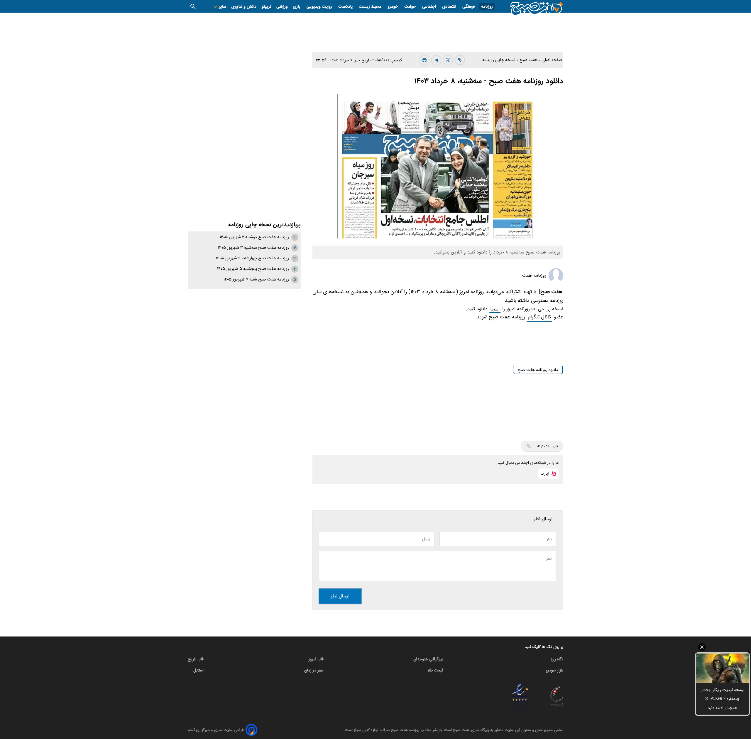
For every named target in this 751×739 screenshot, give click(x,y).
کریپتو (266, 6)
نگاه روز (557, 659)
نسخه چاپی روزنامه (499, 60)
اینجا (495, 309)
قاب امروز (316, 659)
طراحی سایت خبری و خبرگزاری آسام (216, 730)
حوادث (410, 6)
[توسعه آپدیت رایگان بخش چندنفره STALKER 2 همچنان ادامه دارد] (722, 668)
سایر (222, 6)
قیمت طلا (435, 670)
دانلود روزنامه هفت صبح (537, 370)
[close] (722, 647)
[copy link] (459, 60)
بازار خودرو (554, 670)
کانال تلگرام (539, 317)
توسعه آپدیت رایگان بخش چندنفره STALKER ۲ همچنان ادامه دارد (722, 699)
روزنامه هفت (534, 275)
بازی (297, 6)
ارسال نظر (340, 596)
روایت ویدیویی (320, 6)
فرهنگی (469, 6)
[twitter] (448, 60)
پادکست (346, 6)
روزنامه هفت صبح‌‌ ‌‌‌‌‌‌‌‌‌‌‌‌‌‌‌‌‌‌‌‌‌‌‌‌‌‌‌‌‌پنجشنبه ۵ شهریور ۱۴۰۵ (253, 269)
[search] (193, 6)
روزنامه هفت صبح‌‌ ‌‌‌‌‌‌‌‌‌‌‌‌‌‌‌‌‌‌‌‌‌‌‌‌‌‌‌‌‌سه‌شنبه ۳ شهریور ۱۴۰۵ (253, 247)
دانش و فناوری (243, 6)
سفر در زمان (314, 670)
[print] (424, 60)
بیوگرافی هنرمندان (428, 659)
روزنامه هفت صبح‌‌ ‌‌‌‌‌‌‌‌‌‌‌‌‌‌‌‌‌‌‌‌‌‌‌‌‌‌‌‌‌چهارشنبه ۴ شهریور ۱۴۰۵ (252, 258)
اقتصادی (449, 6)
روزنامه (487, 6)
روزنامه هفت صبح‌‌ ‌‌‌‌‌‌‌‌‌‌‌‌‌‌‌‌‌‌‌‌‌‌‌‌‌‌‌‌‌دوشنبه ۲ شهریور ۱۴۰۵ (254, 237)
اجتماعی (429, 6)
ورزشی (282, 6)
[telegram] (436, 60)
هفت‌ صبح (529, 60)
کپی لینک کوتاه (547, 446)
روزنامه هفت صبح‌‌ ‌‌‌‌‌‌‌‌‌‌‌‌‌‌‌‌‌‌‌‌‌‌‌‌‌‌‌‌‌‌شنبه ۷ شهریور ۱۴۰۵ (256, 279)
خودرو (393, 6)
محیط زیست (371, 6)
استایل (198, 670)
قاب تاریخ (196, 659)
